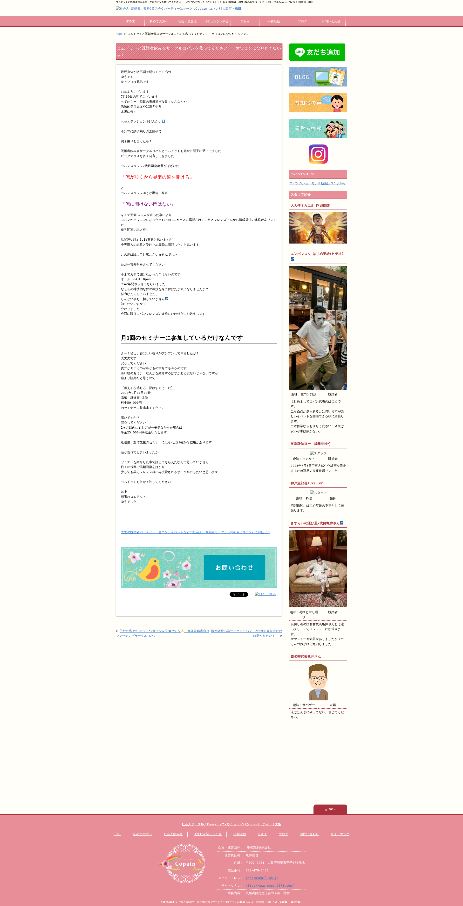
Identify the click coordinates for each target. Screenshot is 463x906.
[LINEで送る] (265, 594)
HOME (130, 21)
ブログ (302, 21)
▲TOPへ (330, 809)
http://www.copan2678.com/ (270, 885)
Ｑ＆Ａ (245, 21)
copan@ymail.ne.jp (262, 878)
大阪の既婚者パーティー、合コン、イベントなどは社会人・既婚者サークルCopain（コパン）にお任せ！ (195, 532)
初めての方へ (159, 21)
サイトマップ (340, 834)
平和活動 (273, 21)
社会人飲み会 (187, 21)
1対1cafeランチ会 (216, 21)
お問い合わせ (331, 21)
